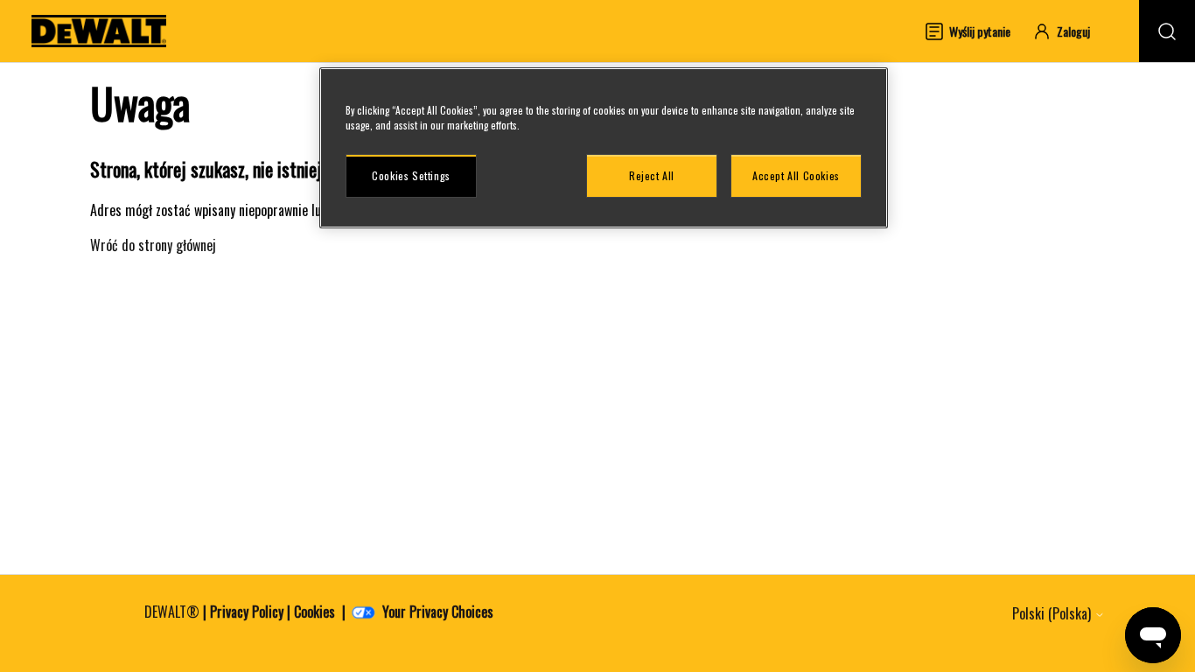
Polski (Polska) (1053, 613)
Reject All (651, 175)
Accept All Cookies (796, 175)
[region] (603, 147)
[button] (1069, 31)
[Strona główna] (98, 31)
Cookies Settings (411, 175)
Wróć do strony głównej (153, 245)
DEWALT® (171, 611)
